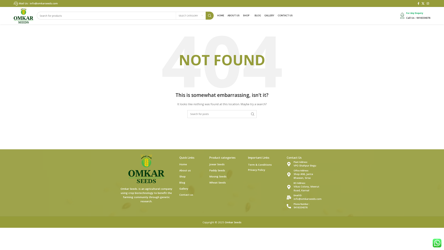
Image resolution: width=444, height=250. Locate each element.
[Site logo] (23, 15)
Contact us (186, 194)
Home (183, 164)
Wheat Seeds (217, 182)
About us (185, 170)
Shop (182, 176)
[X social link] (422, 3)
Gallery (183, 188)
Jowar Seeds (217, 164)
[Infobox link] (36, 3)
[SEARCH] (210, 16)
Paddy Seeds (217, 170)
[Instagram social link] (428, 3)
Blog (182, 182)
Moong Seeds (218, 176)
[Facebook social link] (418, 3)
